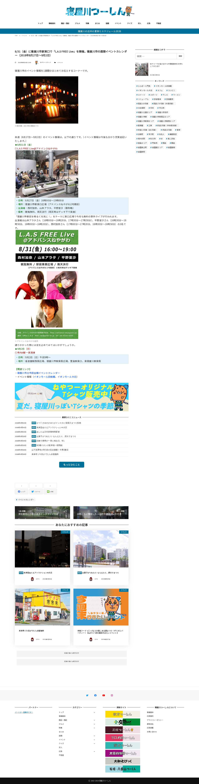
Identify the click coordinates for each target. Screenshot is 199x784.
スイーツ (141, 94)
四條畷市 (169, 99)
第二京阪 (171, 138)
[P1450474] (47, 99)
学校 (152, 108)
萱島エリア (142, 143)
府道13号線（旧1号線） (147, 130)
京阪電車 (157, 99)
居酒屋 (140, 125)
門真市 (154, 143)
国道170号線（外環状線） (163, 103)
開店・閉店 (65, 23)
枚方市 (153, 138)
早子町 (151, 134)
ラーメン (176, 94)
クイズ (129, 23)
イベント (118, 23)
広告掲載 (150, 728)
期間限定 (173, 134)
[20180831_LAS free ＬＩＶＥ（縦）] (47, 284)
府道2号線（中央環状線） (167, 125)
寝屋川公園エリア (145, 112)
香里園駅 (171, 147)
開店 (173, 143)
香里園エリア (157, 147)
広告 (148, 23)
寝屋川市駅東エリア (146, 121)
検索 (180, 56)
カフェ (160, 90)
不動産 (158, 23)
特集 (87, 23)
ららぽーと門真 (144, 86)
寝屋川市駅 (142, 116)
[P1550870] (47, 173)
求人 (139, 23)
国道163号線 (143, 103)
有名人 (161, 134)
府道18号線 (167, 130)
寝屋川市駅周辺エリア (161, 116)
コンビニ (171, 90)
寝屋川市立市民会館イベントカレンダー (38, 373)
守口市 (161, 108)
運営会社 (150, 724)
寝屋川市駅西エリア (167, 121)
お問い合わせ (152, 731)
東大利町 (141, 138)
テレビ (165, 94)
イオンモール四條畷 (44, 376)
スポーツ (153, 94)
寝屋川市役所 (162, 112)
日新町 (140, 134)
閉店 (164, 143)
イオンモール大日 (67, 376)
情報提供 (52, 23)
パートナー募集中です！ (24, 712)
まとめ (97, 23)
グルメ (77, 23)
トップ (40, 23)
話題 (107, 23)
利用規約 (150, 716)
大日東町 (141, 108)
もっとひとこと (71, 464)
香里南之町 (142, 147)
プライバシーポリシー (155, 720)
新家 (178, 130)
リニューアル (143, 99)
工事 (150, 125)
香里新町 (141, 151)
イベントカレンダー (26, 499)
